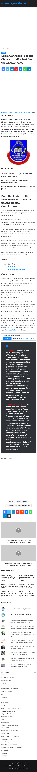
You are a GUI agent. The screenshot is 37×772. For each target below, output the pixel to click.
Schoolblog (5, 750)
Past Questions (6, 722)
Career (4, 683)
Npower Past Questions (9, 714)
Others (9, 49)
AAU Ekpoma (22, 502)
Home (4, 49)
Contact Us (18, 768)
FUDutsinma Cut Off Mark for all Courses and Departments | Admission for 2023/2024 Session (23, 634)
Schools (4, 753)
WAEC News (6, 756)
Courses (4, 686)
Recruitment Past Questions (10, 736)
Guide (4, 700)
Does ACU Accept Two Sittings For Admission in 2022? (9, 586)
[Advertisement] (18, 27)
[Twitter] (9, 512)
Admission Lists (6, 680)
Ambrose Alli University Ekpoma (18, 505)
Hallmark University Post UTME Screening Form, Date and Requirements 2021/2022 (27, 578)
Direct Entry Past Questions (10, 688)
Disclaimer (25, 768)
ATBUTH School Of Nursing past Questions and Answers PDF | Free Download (9, 594)
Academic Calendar (8, 677)
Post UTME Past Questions (10, 725)
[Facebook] (5, 512)
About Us (11, 768)
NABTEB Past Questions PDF (10, 708)
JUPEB (4, 705)
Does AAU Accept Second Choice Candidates (16, 113)
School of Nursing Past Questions (12, 747)
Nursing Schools (7, 716)
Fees (3, 694)
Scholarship (5, 742)
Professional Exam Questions (10, 730)
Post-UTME (5, 728)
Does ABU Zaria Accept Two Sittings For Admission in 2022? (26, 586)
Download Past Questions (25, 766)
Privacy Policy (13, 766)
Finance (4, 697)
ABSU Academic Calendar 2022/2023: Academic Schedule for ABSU (9, 578)
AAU (11, 502)
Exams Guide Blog (7, 691)
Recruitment (6, 733)
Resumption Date (7, 739)
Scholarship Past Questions (10, 744)
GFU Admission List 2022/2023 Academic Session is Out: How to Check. (26, 594)
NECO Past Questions (8, 711)
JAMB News (5, 702)
